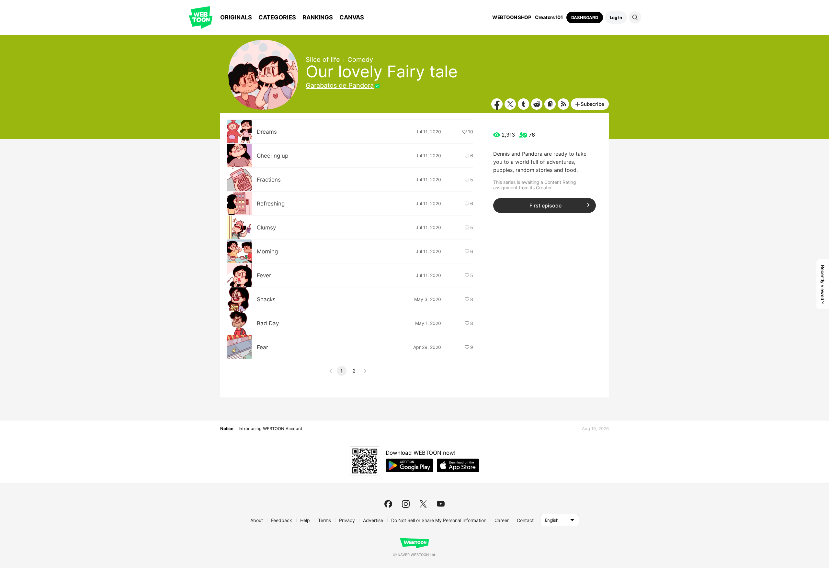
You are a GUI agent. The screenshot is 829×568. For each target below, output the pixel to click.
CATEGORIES (277, 17)
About (256, 520)
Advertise (373, 520)
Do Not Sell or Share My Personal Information (438, 520)
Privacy (347, 520)
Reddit (536, 104)
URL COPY (550, 104)
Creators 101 (548, 17)
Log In (616, 17)
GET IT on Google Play (409, 465)
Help (305, 520)
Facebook (497, 104)
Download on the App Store (458, 465)
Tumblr (523, 104)
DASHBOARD (584, 17)
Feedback (281, 520)
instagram (406, 504)
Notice (226, 428)
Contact (525, 520)
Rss (563, 104)
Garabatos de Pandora (340, 85)
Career (501, 520)
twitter (423, 504)
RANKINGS (317, 17)
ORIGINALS (236, 17)
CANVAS (351, 17)
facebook (388, 504)
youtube (441, 504)
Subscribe (592, 104)
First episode (545, 205)
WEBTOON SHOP (511, 17)
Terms (324, 520)
